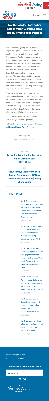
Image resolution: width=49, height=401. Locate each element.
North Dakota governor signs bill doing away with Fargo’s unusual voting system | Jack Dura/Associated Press (31, 305)
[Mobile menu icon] (44, 15)
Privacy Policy (11, 359)
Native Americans (23, 139)
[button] (36, 15)
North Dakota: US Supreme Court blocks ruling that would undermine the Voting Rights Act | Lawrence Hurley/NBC (32, 232)
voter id (32, 139)
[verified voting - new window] (30, 9)
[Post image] (12, 204)
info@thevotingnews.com (15, 354)
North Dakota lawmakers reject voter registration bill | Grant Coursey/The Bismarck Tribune (32, 326)
